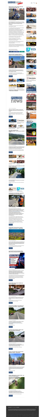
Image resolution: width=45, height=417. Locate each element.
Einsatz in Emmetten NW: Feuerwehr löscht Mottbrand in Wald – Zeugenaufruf (16, 352)
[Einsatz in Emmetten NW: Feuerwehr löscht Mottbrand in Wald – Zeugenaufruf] (17, 359)
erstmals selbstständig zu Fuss (17, 211)
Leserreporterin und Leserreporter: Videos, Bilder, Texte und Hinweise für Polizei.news (16, 251)
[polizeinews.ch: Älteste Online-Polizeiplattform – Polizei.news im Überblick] (17, 99)
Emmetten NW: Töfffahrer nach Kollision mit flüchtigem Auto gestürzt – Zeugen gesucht (16, 306)
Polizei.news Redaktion (14, 108)
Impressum (9, 407)
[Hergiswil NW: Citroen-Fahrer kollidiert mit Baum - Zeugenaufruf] (17, 290)
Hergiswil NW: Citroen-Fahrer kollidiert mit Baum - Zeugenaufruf (16, 283)
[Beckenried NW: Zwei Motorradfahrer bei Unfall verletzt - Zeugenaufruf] (17, 173)
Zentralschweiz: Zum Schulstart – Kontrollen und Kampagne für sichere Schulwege (16, 193)
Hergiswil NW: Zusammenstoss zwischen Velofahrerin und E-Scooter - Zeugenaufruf (16, 228)
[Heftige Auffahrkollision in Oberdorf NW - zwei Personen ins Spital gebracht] (17, 383)
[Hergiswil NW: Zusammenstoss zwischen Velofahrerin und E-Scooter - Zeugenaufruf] (17, 234)
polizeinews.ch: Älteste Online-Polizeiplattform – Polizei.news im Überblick (16, 90)
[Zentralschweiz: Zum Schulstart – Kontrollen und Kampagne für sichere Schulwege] (17, 201)
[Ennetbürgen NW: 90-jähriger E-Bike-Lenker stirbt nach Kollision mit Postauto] (17, 337)
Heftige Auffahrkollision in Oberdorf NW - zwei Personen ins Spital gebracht (16, 375)
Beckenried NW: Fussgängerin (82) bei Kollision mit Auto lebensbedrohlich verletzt (16, 55)
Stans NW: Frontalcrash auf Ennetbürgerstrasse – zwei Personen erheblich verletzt (16, 131)
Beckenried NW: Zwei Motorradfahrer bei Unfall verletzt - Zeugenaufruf (16, 166)
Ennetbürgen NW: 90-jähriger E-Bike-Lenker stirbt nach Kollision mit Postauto (16, 330)
